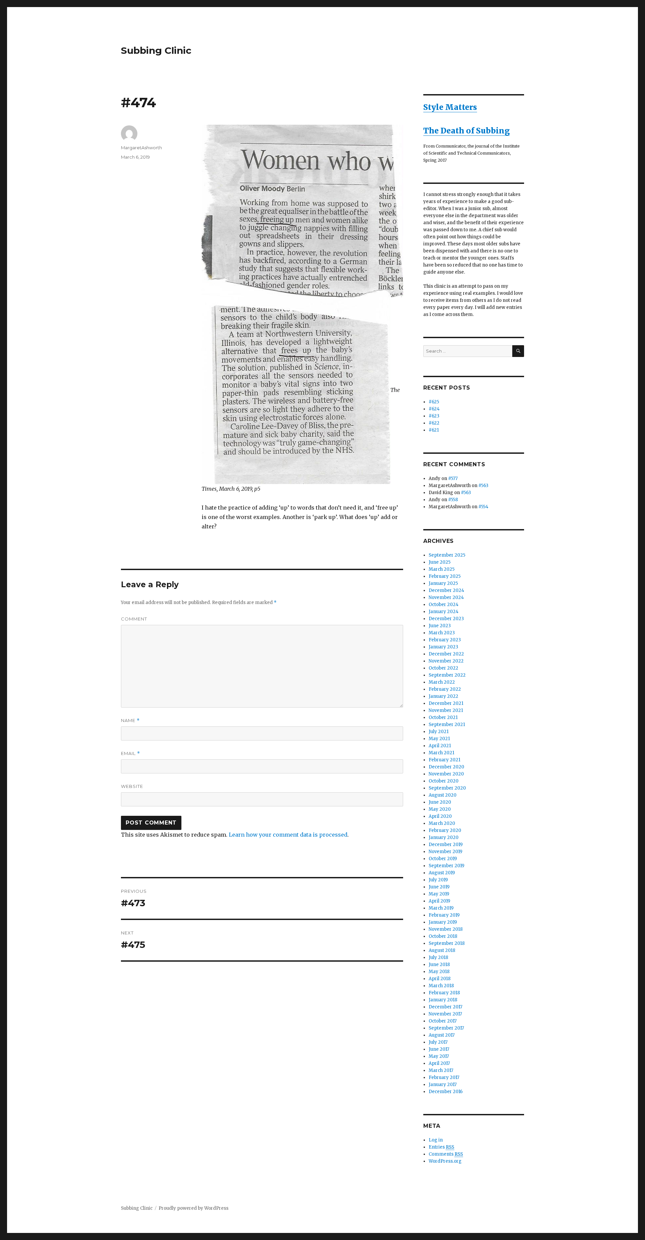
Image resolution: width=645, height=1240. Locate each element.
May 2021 (439, 739)
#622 (434, 423)
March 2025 (442, 569)
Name (130, 720)
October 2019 (443, 859)
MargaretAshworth (141, 147)
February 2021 (444, 760)
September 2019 (446, 866)
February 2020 (445, 830)
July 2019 (438, 880)
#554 (483, 507)
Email (130, 753)
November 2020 (446, 774)
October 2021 (443, 717)
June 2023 (440, 626)
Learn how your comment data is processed (288, 834)
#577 (453, 478)
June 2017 (439, 1049)
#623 (434, 416)
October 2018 (443, 936)
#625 (434, 402)
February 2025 (445, 576)
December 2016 (446, 1091)
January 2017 (443, 1084)
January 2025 (443, 583)
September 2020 (447, 788)
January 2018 (443, 1000)
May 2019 (439, 894)
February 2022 (445, 689)
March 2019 (441, 908)
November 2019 (445, 851)
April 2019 (439, 901)
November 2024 (446, 597)
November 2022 (446, 661)
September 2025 (447, 555)
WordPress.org (445, 1161)
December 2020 (446, 767)
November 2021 (446, 710)
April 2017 (439, 1063)
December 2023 (446, 619)
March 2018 (441, 986)
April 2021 (440, 746)
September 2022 (447, 675)
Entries (441, 1147)
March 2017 (441, 1070)
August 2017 (442, 1035)
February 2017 (444, 1077)
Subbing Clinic (156, 50)
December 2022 (446, 654)
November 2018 (446, 929)
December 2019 (446, 844)
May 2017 (439, 1056)
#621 (434, 430)
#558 (453, 500)
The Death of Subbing (466, 130)
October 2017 (443, 1021)
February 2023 (445, 640)
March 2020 (442, 823)
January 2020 (444, 837)
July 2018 (438, 957)
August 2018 (442, 950)
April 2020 (440, 816)
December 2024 (446, 590)
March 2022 (442, 682)
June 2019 (439, 887)
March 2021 (441, 753)
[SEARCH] (518, 351)
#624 (434, 409)
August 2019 (442, 873)
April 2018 (439, 979)
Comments (446, 1154)
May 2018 (439, 971)
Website (132, 786)
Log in (436, 1140)
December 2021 (446, 703)
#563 (483, 485)
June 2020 (440, 802)
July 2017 (438, 1042)
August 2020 (443, 795)
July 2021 (438, 731)
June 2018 (439, 964)
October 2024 (444, 604)
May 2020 (440, 809)
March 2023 (442, 633)
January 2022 (443, 696)
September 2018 (447, 943)
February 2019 (444, 915)
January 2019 (443, 922)
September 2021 (447, 724)
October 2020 (444, 781)
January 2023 (443, 647)
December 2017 (445, 1007)
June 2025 (439, 562)
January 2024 (444, 611)
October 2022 (443, 668)
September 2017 (446, 1028)
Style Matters (450, 107)
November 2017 (445, 1014)
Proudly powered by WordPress (193, 1208)
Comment (134, 619)
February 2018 (444, 993)
